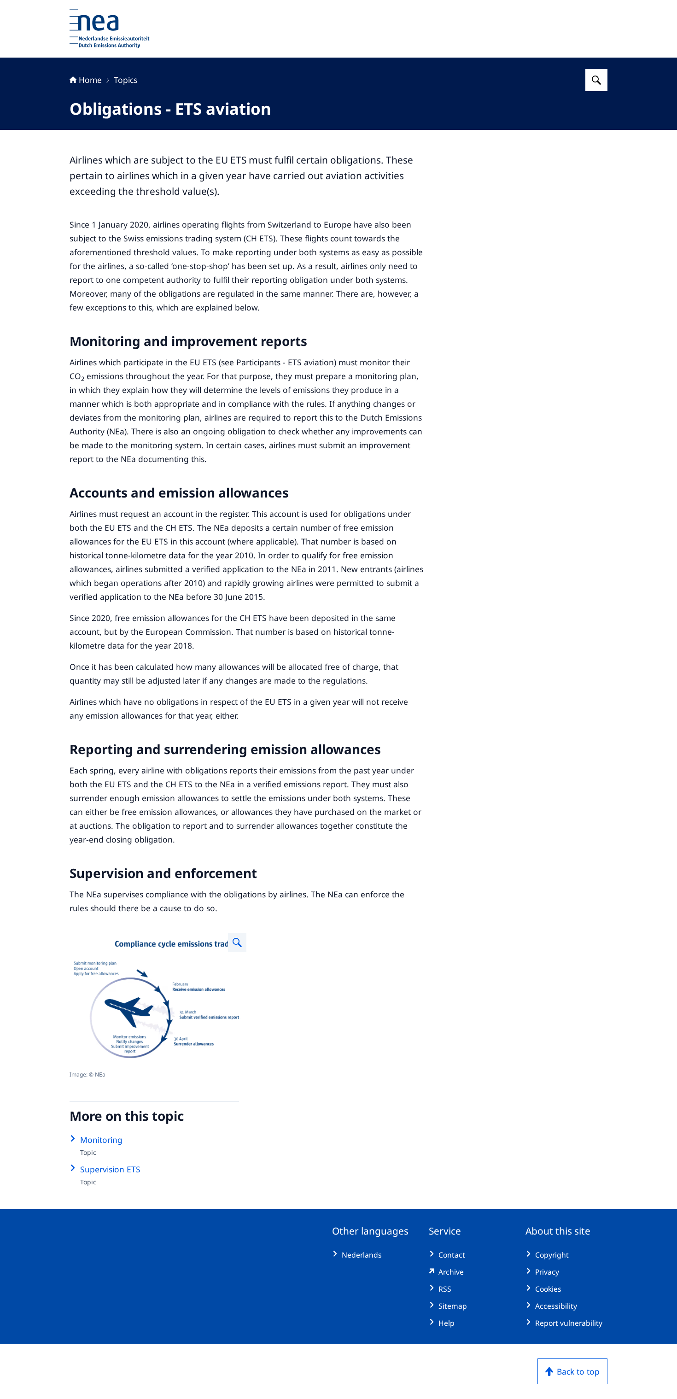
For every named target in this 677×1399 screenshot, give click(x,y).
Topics (125, 79)
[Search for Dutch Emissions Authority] (596, 80)
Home (90, 79)
